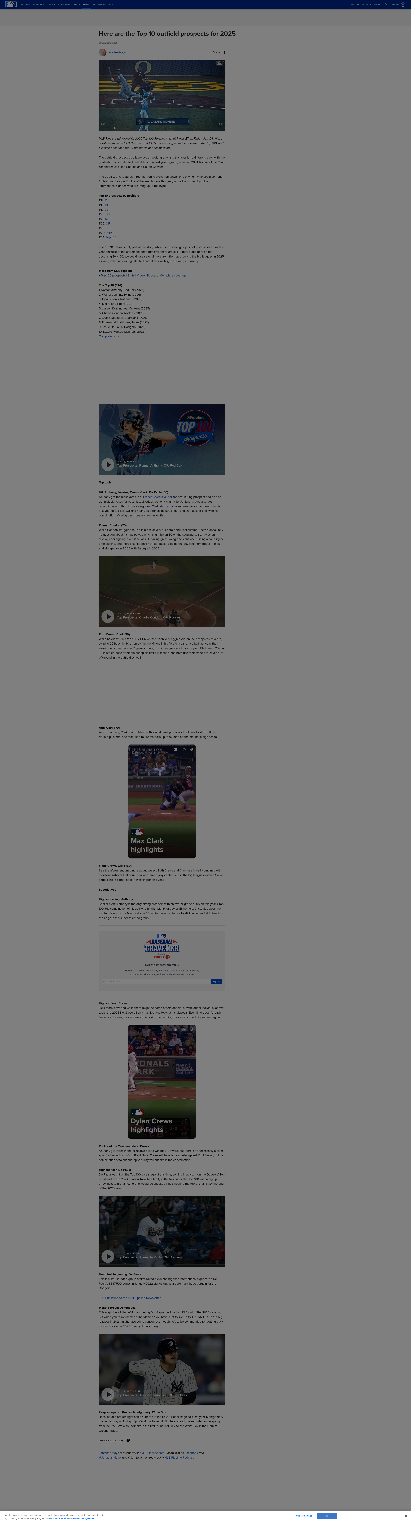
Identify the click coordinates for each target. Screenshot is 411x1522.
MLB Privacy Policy (59, 1518)
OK (326, 1516)
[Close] (405, 1515)
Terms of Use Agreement (83, 1518)
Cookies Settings (304, 1516)
